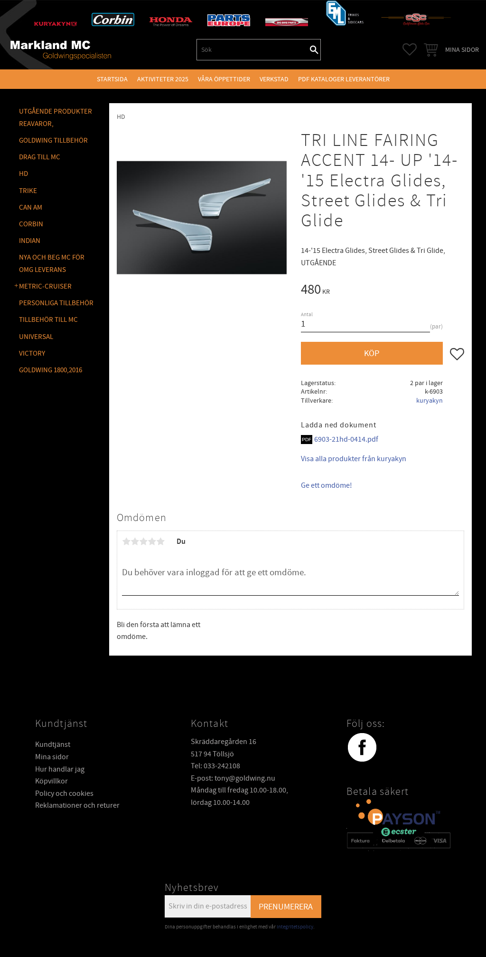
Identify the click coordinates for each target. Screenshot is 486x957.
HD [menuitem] (23, 173)
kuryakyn (429, 400)
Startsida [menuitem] (112, 79)
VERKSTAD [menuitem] (274, 79)
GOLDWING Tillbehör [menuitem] (53, 140)
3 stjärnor (143, 541)
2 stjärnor (135, 541)
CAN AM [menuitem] (30, 207)
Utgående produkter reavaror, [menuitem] (55, 117)
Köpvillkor (51, 781)
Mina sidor (52, 757)
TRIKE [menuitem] (28, 190)
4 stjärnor (152, 541)
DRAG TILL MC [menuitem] (39, 157)
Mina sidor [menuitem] (462, 49)
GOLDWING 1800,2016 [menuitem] (50, 370)
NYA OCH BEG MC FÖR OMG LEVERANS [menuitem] (51, 263)
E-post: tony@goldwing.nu (233, 778)
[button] (409, 49)
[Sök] (314, 49)
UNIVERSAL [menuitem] (36, 336)
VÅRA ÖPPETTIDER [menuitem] (224, 79)
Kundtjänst (52, 744)
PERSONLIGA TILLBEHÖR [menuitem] (56, 303)
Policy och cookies (64, 793)
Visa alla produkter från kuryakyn (353, 459)
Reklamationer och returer (77, 805)
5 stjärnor (160, 541)
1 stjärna (126, 541)
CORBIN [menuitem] (31, 224)
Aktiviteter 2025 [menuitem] (162, 79)
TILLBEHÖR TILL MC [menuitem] (48, 319)
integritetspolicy (295, 926)
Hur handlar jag (59, 769)
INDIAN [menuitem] (29, 240)
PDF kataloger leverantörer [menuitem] (344, 79)
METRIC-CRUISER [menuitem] (45, 286)
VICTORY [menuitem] (32, 353)
